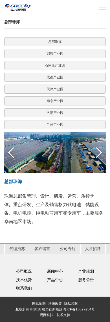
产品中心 (55, 279)
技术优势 (24, 279)
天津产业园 (55, 89)
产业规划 (86, 271)
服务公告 (86, 279)
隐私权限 (71, 304)
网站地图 (39, 304)
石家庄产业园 (55, 65)
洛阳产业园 (55, 113)
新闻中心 (55, 271)
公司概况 (24, 271)
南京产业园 (55, 101)
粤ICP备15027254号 (79, 309)
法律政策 (55, 304)
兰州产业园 (55, 125)
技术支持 (63, 315)
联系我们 (24, 288)
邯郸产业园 (55, 54)
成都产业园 (55, 77)
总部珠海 (55, 42)
